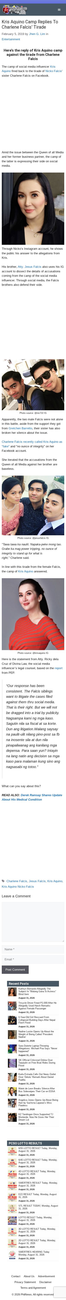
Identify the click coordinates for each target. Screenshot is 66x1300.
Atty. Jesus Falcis (30, 266)
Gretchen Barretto (20, 428)
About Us (29, 1276)
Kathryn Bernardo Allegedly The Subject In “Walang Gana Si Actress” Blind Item (37, 991)
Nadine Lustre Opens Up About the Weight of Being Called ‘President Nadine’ (36, 1034)
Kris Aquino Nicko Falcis (18, 886)
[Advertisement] (33, 115)
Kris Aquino (25, 571)
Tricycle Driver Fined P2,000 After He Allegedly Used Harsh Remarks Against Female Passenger (37, 1006)
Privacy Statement (25, 1282)
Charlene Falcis (17, 881)
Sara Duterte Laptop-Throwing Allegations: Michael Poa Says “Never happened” (37, 1048)
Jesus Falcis (37, 881)
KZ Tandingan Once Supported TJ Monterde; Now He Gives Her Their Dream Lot (36, 1117)
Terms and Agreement (33, 1287)
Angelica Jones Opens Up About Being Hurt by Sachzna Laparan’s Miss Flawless (38, 1103)
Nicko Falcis (53, 71)
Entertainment (11, 39)
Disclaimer (45, 1282)
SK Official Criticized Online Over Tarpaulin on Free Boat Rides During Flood (36, 1063)
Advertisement (46, 1276)
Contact (15, 1276)
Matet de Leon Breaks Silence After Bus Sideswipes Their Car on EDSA (36, 1090)
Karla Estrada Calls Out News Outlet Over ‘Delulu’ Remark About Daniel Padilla (37, 1077)
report (58, 668)
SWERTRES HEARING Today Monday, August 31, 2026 (33, 1253)
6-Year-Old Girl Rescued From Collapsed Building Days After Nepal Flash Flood (36, 1020)
